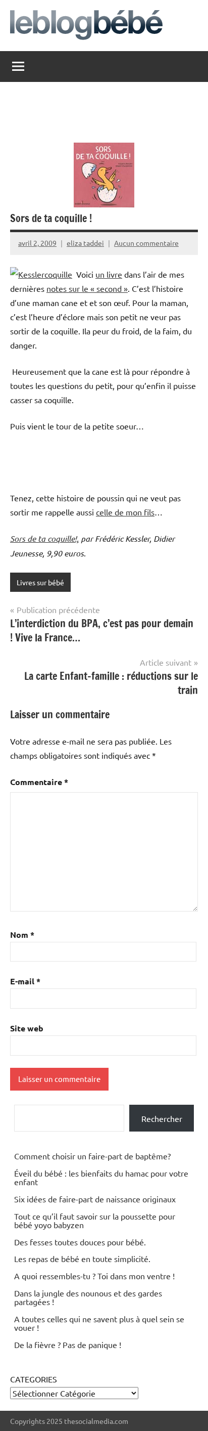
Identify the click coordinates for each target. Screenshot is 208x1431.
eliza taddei (85, 242)
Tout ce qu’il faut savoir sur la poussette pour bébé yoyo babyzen (94, 1220)
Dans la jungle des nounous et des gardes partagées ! (88, 1297)
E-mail (25, 981)
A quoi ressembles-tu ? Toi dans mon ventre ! (94, 1276)
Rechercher (161, 1118)
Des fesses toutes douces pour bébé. (80, 1242)
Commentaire (39, 781)
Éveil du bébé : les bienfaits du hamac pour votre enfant (101, 1177)
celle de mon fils (125, 512)
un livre (108, 274)
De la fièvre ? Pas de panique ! (67, 1344)
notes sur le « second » (87, 288)
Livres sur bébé (40, 582)
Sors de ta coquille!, (44, 538)
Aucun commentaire (146, 242)
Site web (26, 1028)
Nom (22, 934)
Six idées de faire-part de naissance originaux (95, 1199)
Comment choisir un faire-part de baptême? (92, 1156)
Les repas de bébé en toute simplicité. (82, 1258)
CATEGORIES (33, 1379)
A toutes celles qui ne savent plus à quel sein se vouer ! (99, 1323)
